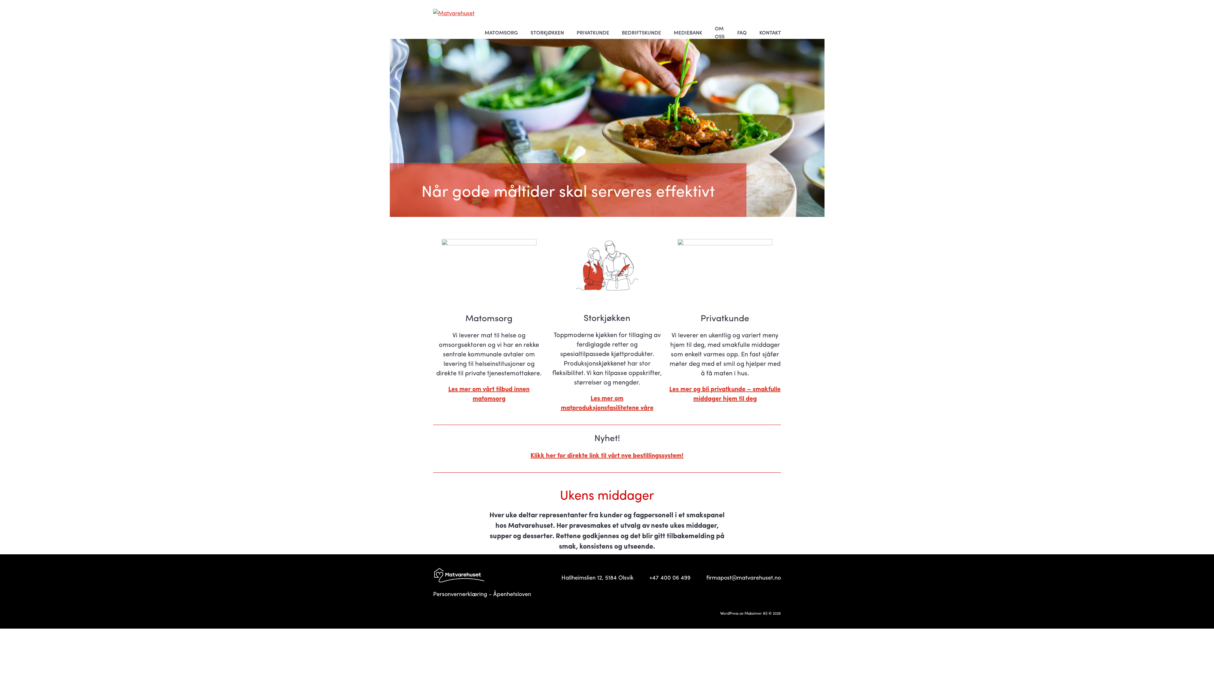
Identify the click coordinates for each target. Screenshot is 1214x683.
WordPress (729, 613)
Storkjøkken (547, 32)
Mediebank (688, 32)
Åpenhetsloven (512, 594)
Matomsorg (501, 32)
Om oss (720, 32)
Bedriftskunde (641, 32)
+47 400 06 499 (669, 577)
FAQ (742, 32)
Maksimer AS (756, 613)
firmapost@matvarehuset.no (743, 577)
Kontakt (770, 32)
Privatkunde (593, 32)
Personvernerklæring (460, 594)
